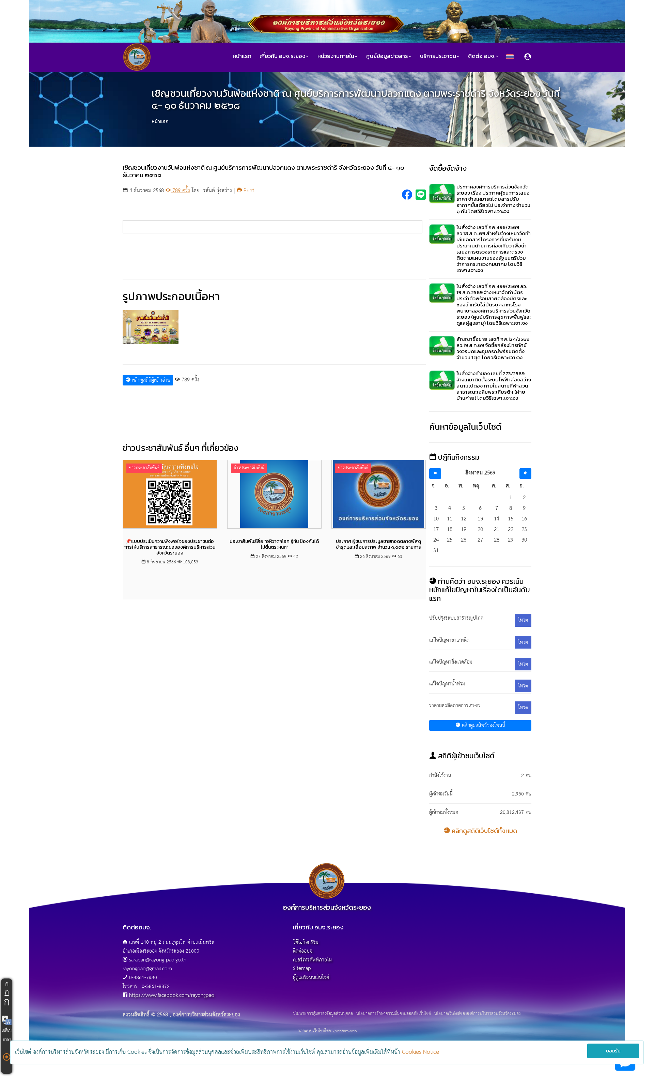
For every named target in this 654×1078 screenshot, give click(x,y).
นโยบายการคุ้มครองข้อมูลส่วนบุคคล (323, 1014)
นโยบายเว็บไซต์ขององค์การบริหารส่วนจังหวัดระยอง (477, 1014)
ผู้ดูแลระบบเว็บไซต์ (311, 977)
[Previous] (435, 473)
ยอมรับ (613, 1050)
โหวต (523, 620)
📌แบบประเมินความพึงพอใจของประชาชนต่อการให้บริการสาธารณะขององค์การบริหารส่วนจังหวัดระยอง (169, 547)
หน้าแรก (242, 56)
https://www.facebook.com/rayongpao (171, 995)
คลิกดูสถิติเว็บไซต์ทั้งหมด (483, 830)
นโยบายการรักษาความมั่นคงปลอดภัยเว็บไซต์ (393, 1014)
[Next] (525, 473)
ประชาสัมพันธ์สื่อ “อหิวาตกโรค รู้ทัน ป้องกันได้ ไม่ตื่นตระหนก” (274, 544)
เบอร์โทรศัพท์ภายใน (312, 960)
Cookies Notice (420, 1052)
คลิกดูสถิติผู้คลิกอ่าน (150, 380)
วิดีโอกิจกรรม (305, 942)
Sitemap (302, 968)
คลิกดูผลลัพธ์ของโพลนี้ (482, 725)
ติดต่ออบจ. (303, 951)
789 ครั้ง (180, 191)
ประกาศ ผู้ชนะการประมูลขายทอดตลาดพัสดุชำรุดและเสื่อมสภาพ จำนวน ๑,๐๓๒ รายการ (378, 544)
